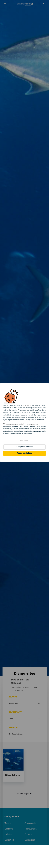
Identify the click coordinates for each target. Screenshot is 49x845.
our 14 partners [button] (27, 405)
